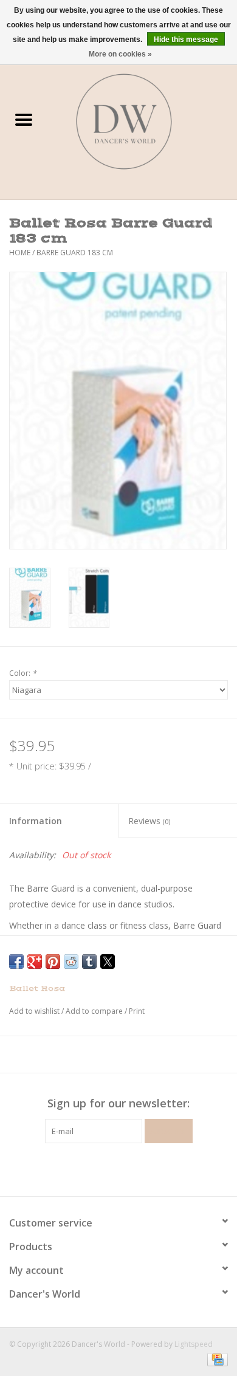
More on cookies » (120, 54)
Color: (22, 673)
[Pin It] (53, 961)
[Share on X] (107, 961)
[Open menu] (23, 119)
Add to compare (95, 1011)
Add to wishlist (35, 1011)
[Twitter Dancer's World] (118, 1168)
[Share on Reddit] (71, 961)
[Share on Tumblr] (89, 961)
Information (35, 821)
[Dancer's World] (142, 120)
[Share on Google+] (34, 961)
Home (19, 252)
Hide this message (186, 39)
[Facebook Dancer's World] (96, 1168)
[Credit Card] (215, 1359)
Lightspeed (193, 1344)
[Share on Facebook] (16, 961)
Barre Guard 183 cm (74, 252)
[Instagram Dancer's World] (140, 1168)
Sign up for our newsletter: (118, 1103)
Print (137, 1011)
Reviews (149, 821)
